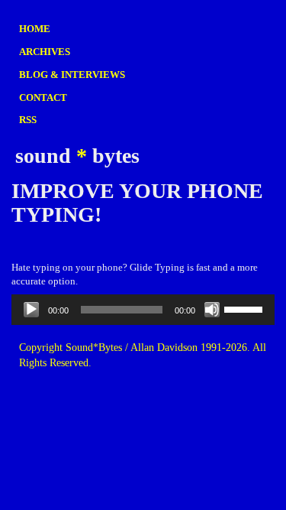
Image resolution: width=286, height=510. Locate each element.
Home (34, 28)
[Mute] (212, 309)
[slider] (245, 308)
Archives (44, 51)
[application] (143, 309)
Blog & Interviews (72, 74)
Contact (43, 97)
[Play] (31, 309)
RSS (28, 119)
